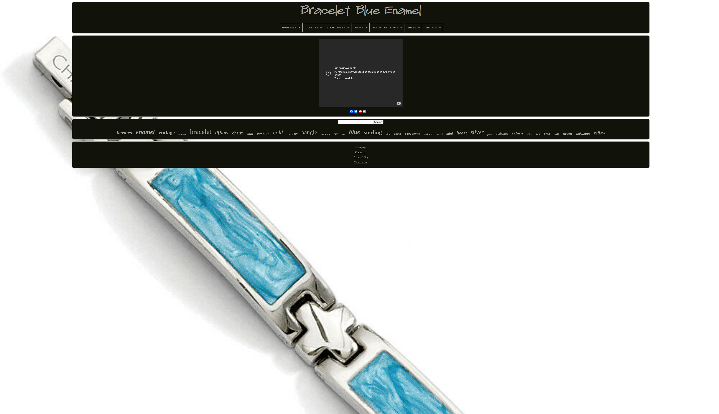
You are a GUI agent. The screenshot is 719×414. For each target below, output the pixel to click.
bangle (309, 132)
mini (449, 133)
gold (278, 132)
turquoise (325, 134)
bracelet (200, 131)
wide (388, 134)
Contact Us (360, 152)
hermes (124, 132)
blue (354, 132)
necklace (428, 134)
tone (556, 133)
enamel (145, 131)
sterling (373, 132)
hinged (440, 134)
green (567, 133)
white (530, 134)
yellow (599, 133)
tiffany (221, 132)
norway (292, 133)
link (250, 133)
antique (583, 134)
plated (489, 135)
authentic (502, 133)
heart (461, 132)
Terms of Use (360, 162)
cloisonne (412, 134)
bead (547, 133)
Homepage (360, 147)
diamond (182, 134)
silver (477, 132)
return (517, 133)
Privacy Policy (361, 157)
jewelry (263, 133)
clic (343, 134)
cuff (336, 133)
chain (397, 133)
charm (238, 133)
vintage (166, 132)
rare (538, 134)
